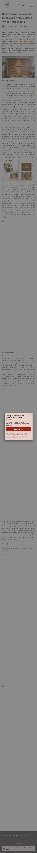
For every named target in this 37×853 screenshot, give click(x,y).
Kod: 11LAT (18, 429)
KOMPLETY (9, 425)
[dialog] (18, 426)
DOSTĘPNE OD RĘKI (23, 423)
